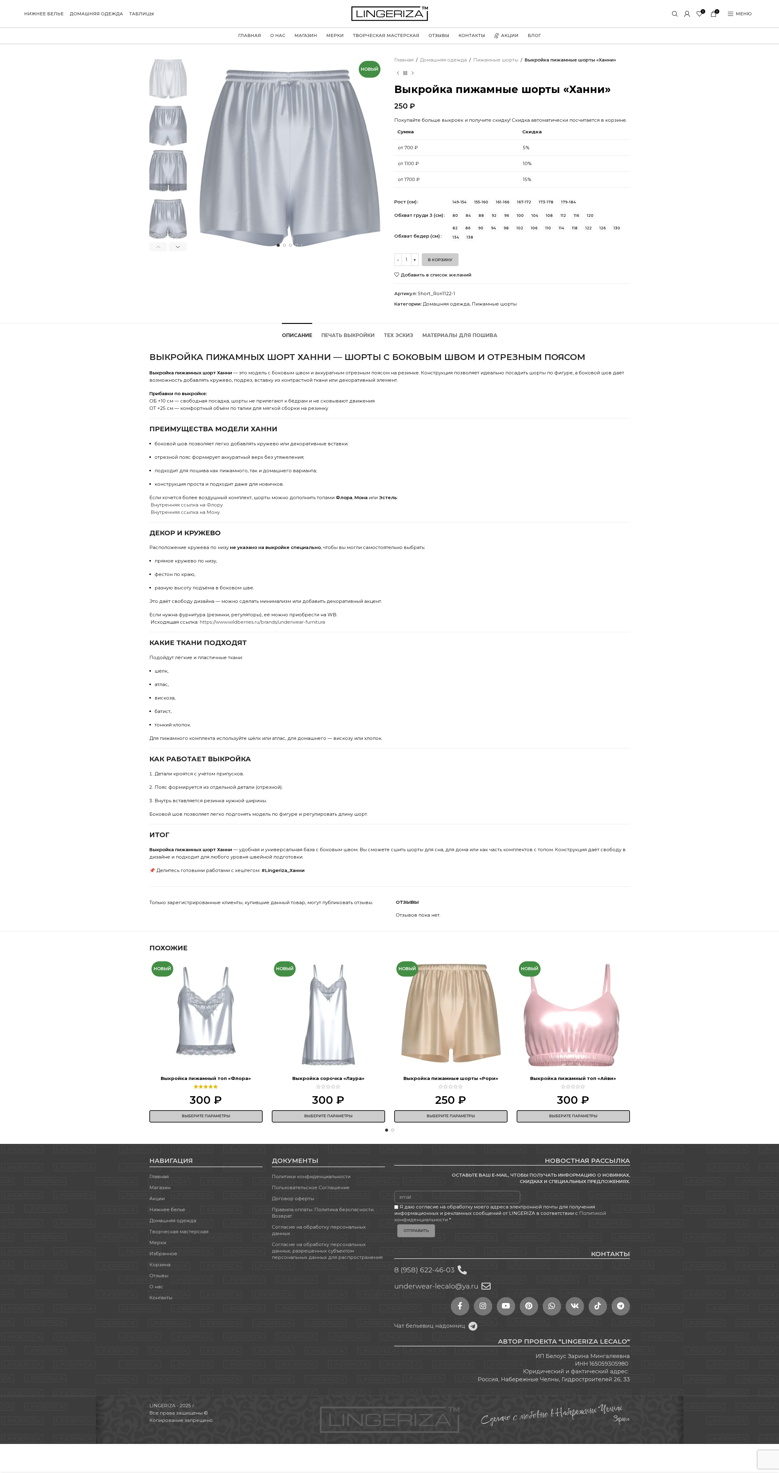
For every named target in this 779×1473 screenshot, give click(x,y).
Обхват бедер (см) (417, 236)
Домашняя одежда (443, 60)
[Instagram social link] (483, 1306)
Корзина (159, 1264)
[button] (158, 246)
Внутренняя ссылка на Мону (185, 512)
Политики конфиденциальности (311, 1176)
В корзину (440, 259)
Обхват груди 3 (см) (418, 215)
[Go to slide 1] (278, 245)
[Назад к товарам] (405, 73)
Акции (157, 1198)
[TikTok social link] (598, 1306)
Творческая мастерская (178, 1231)
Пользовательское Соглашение (311, 1187)
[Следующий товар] (412, 73)
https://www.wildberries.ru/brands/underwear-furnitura (262, 622)
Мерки (157, 1242)
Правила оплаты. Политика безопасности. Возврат (323, 1213)
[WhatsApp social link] (552, 1306)
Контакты (160, 1297)
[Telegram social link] (621, 1306)
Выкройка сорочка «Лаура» (328, 1078)
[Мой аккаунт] (687, 14)
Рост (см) (405, 202)
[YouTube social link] (506, 1306)
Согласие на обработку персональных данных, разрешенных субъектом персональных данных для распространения (327, 1250)
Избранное (163, 1253)
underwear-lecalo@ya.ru (436, 1286)
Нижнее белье (167, 1209)
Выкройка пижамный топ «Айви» (573, 1078)
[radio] (459, 202)
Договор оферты (293, 1198)
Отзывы (158, 1275)
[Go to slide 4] (296, 245)
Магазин (159, 1187)
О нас (156, 1286)
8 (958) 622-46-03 (424, 1270)
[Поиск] (675, 14)
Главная (404, 60)
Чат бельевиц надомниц (429, 1326)
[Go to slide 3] (290, 245)
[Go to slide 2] (284, 245)
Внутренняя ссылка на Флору (186, 505)
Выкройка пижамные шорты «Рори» (450, 1078)
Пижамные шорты (495, 60)
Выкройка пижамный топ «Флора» (206, 1078)
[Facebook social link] (460, 1306)
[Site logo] (389, 13)
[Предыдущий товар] (398, 73)
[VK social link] (575, 1306)
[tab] (297, 332)
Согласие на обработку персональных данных (319, 1230)
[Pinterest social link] (529, 1306)
